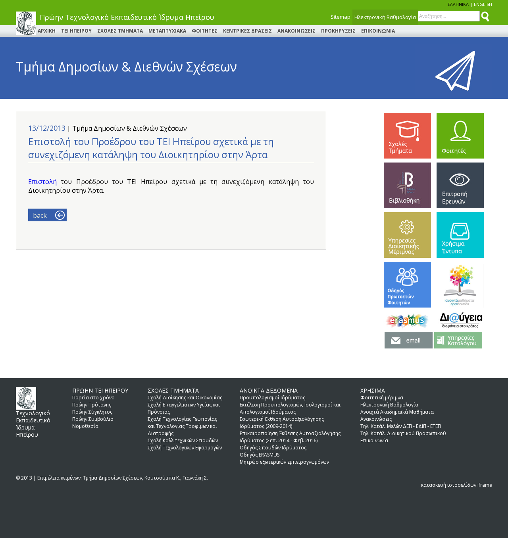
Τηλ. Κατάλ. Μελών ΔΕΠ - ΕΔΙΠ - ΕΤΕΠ (400, 426)
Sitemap (340, 16)
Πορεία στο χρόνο (93, 397)
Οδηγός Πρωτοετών (407, 285)
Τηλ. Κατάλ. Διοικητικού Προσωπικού (403, 433)
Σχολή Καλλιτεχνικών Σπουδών (183, 440)
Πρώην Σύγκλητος (92, 411)
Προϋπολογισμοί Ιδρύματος (272, 397)
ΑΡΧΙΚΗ (47, 30)
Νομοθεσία (85, 426)
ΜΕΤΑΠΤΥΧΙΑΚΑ (167, 30)
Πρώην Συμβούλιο (93, 419)
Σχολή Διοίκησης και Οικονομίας (185, 397)
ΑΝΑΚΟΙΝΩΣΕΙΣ (296, 30)
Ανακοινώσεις (376, 419)
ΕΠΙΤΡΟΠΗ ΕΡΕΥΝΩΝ (460, 185)
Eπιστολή (44, 181)
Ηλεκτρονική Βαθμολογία (385, 17)
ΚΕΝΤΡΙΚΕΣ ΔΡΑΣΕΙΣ (247, 30)
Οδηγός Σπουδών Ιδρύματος (273, 447)
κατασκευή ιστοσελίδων (448, 485)
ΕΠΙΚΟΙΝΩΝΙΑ (378, 30)
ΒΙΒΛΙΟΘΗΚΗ (407, 185)
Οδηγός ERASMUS (259, 454)
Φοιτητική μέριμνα (381, 397)
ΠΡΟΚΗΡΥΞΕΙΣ (338, 30)
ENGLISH (483, 4)
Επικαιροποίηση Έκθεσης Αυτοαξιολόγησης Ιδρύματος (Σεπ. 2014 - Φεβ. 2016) (290, 437)
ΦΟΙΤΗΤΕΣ (204, 30)
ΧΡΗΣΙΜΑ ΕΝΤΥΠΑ (460, 235)
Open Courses (460, 285)
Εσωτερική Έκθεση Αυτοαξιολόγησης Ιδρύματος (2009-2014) (282, 423)
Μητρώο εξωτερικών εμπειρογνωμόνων (284, 462)
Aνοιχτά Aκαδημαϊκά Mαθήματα (397, 411)
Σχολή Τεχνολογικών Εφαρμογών (185, 447)
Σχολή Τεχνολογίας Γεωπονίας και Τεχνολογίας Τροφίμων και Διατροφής (182, 426)
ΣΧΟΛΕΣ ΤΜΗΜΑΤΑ (120, 30)
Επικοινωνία (374, 440)
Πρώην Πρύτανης (91, 404)
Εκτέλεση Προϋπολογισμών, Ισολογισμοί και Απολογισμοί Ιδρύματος (290, 408)
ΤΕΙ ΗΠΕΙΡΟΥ (76, 30)
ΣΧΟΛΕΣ (407, 136)
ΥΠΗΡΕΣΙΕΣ (407, 235)
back (40, 215)
